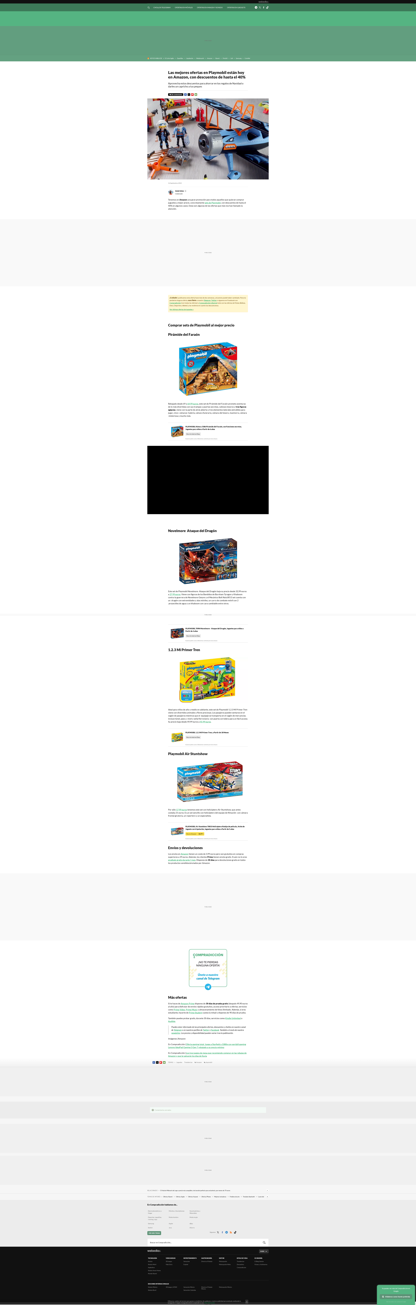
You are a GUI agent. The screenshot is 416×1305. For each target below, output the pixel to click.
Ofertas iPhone (206, 1197)
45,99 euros (205, 721)
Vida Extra (169, 1264)
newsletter (175, 1033)
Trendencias (188, 1062)
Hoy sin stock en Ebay (193, 434)
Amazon (209, 58)
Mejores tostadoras (220, 1197)
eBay (191, 1223)
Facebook (263, 7)
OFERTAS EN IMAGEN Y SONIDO (210, 7)
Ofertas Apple (180, 1197)
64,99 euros (192, 403)
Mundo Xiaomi (152, 1273)
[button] (180, 191)
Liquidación (189, 58)
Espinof (186, 1264)
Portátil (225, 58)
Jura (170, 1228)
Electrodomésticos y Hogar (155, 1212)
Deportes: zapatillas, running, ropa (155, 1218)
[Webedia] (263, 1)
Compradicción (175, 303)
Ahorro (192, 1228)
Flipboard (192, 94)
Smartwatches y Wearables (195, 1212)
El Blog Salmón (259, 1261)
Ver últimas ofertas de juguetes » (182, 309)
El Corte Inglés (169, 58)
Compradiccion (241, 1267)
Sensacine (187, 1261)
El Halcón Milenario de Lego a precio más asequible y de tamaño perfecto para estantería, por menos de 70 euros (195, 1190)
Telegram (256, 7)
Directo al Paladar (206, 1261)
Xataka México (152, 1287)
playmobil (209, 1062)
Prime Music (191, 1009)
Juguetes (179, 1062)
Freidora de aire (235, 1197)
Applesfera (151, 1267)
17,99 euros (181, 809)
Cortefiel (247, 58)
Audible (171, 1021)
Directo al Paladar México (206, 1288)
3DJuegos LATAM (171, 1287)
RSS (231, 1232)
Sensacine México (189, 1287)
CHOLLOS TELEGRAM (162, 7)
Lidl (232, 58)
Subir (262, 1251)
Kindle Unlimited (233, 1018)
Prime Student (195, 1012)
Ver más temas (154, 1233)
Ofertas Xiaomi (168, 1197)
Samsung (238, 58)
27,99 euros (175, 594)
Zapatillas (180, 58)
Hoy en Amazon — (194, 834)
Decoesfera (240, 1264)
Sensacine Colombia (190, 1290)
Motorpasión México (225, 1287)
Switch (150, 1228)
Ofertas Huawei (193, 1197)
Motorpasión (223, 1261)
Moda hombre (173, 1217)
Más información (210, 1303)
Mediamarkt (200, 58)
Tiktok (267, 7)
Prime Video (179, 1009)
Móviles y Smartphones (176, 1211)
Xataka (150, 1261)
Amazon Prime (187, 1003)
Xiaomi (217, 58)
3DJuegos (169, 1261)
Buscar (264, 1242)
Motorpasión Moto (225, 1264)
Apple (171, 1223)
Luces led (261, 1197)
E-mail (196, 94)
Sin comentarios (176, 94)
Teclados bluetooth (249, 1197)
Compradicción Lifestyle (208, 303)
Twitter (259, 7)
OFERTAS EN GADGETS (236, 7)
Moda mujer (194, 1217)
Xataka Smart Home (154, 1270)
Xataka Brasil (152, 1290)
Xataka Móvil (152, 1264)
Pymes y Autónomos (261, 1264)
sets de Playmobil (213, 202)
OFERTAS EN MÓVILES (184, 7)
